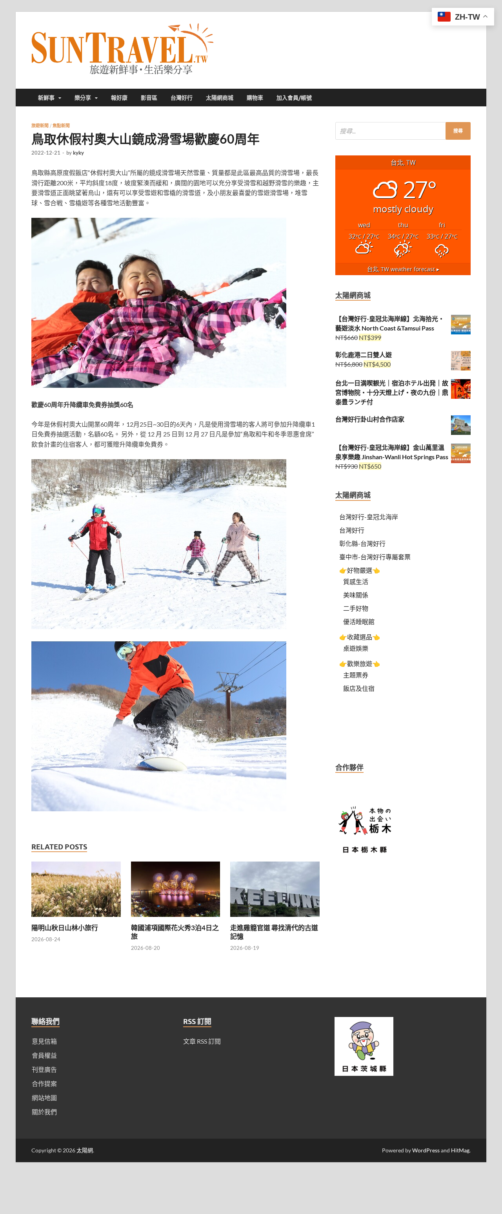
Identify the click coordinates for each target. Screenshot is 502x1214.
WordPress (426, 1150)
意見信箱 (44, 1041)
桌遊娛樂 (355, 648)
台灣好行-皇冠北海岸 (368, 516)
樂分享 (83, 98)
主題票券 (355, 675)
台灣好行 (182, 98)
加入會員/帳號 (294, 98)
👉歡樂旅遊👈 (359, 663)
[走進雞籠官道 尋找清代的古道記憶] (275, 918)
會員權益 (44, 1055)
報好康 (119, 98)
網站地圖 (44, 1097)
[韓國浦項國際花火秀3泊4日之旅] (175, 918)
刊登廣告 (44, 1069)
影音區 (149, 98)
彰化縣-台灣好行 (362, 543)
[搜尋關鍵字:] (403, 131)
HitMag (460, 1150)
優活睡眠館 (359, 621)
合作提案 (44, 1083)
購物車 (255, 98)
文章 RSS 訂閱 (202, 1041)
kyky (78, 153)
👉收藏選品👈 (359, 637)
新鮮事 (46, 98)
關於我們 (44, 1111)
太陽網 (84, 1150)
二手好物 (355, 608)
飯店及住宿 (359, 688)
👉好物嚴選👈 (359, 570)
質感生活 (355, 581)
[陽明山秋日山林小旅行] (76, 918)
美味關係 (355, 595)
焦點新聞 (61, 125)
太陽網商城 (219, 98)
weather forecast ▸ (403, 269)
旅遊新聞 (40, 125)
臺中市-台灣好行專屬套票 (375, 556)
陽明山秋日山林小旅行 (64, 928)
